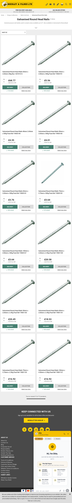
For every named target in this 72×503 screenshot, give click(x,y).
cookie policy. (37, 501)
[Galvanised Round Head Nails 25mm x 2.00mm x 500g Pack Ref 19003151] (54, 52)
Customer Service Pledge (9, 464)
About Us (4, 440)
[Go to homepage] (17, 4)
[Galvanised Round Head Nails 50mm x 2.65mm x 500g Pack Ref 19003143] (54, 112)
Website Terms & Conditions (10, 468)
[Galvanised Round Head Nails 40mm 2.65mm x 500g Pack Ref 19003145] (18, 112)
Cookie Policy (5, 470)
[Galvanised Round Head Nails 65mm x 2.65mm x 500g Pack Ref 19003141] (18, 172)
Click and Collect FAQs (8, 466)
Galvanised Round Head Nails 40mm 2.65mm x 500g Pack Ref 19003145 (17, 132)
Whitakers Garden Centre (8, 478)
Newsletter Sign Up (35, 420)
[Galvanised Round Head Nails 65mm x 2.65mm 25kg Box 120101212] (18, 52)
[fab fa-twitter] (30, 429)
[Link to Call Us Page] (47, 4)
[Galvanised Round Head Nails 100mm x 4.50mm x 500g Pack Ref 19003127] (18, 231)
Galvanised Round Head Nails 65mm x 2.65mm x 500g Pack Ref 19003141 (15, 192)
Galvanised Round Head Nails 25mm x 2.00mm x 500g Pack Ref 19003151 (51, 73)
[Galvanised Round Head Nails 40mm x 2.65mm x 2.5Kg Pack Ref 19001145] (54, 231)
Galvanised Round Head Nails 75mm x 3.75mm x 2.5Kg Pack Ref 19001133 (15, 371)
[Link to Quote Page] (58, 4)
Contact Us (4, 442)
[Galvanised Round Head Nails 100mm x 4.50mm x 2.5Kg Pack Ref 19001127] (54, 351)
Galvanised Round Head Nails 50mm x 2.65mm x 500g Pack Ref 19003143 (51, 132)
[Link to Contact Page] (50, 4)
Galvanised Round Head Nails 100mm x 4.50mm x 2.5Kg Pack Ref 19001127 (51, 371)
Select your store (26, 90)
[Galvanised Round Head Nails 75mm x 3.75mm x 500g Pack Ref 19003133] (54, 172)
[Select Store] (54, 4)
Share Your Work (6, 480)
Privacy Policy (5, 472)
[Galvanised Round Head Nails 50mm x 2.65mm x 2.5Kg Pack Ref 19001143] (18, 291)
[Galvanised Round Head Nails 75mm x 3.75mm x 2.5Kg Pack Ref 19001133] (18, 351)
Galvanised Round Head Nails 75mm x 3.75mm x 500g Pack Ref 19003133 (51, 192)
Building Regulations (7, 455)
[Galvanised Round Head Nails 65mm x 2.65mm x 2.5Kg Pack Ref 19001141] (54, 291)
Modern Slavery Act (7, 451)
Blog (2, 445)
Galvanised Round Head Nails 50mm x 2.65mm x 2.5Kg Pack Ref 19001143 (15, 312)
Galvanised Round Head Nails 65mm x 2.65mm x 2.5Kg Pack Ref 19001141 (51, 312)
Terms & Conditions (7, 460)
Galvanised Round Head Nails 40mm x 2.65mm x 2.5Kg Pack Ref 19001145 (51, 252)
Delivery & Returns (6, 462)
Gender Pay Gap (6, 453)
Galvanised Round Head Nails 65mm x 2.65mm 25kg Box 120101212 (15, 73)
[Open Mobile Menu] (70, 4)
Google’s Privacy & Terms (27, 498)
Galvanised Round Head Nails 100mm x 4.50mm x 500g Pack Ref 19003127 (15, 252)
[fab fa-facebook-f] (24, 429)
